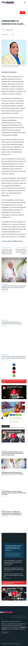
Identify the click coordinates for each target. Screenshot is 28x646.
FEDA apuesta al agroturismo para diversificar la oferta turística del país (12, 473)
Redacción (8, 550)
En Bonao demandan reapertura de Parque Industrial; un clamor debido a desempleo (7, 251)
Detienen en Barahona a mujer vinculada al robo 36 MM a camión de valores (20, 251)
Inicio (3, 17)
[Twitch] (22, 617)
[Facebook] (14, 364)
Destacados (4, 450)
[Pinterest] (14, 372)
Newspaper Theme (10, 643)
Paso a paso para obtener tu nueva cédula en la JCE (13, 381)
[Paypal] (19, 617)
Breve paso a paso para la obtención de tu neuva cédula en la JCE (12, 583)
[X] (14, 368)
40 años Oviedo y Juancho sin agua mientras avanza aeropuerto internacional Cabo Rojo (14, 493)
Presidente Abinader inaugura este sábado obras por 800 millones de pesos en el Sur (13, 547)
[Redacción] (4, 29)
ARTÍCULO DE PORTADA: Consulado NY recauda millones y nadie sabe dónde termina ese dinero (13, 562)
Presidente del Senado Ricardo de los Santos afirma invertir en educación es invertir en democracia (13, 453)
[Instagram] (16, 617)
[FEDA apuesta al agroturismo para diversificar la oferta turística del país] (14, 482)
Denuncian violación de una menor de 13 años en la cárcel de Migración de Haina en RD (14, 575)
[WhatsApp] (14, 375)
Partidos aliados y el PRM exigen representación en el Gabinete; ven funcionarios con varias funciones (12, 513)
